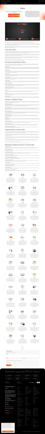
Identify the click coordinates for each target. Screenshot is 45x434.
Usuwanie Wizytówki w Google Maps (28, 415)
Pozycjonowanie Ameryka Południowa (35, 410)
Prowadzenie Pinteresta (19, 424)
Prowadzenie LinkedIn (19, 422)
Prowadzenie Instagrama (19, 420)
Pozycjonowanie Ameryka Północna (35, 412)
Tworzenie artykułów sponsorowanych (35, 388)
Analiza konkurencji (19, 391)
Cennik (22, 431)
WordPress (26, 419)
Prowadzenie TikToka (19, 421)
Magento (26, 422)
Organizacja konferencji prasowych (20, 414)
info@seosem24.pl (11, 16)
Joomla (26, 423)
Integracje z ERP (26, 397)
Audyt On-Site (18, 392)
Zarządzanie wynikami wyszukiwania (19, 399)
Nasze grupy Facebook (35, 420)
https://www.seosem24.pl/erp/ (18, 141)
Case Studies (34, 424)
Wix (25, 421)
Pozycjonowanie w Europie (35, 415)
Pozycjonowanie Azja (35, 414)
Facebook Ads (34, 398)
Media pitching (18, 413)
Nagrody (34, 423)
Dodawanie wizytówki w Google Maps (28, 414)
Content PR (34, 386)
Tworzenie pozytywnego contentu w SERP (28, 389)
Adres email (24, 358)
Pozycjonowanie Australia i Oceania (35, 413)
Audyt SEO (18, 390)
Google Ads (34, 399)
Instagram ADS (34, 400)
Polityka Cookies (32, 431)
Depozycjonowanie (19, 397)
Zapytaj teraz (7, 388)
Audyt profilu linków (19, 393)
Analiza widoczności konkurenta (20, 394)
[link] (37, 382)
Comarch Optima (26, 398)
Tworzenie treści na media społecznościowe (35, 394)
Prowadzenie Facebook (19, 419)
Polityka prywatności (28, 431)
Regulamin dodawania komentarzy (37, 431)
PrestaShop (26, 420)
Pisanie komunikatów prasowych (36, 389)
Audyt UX (18, 389)
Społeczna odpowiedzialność (36, 422)
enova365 (26, 400)
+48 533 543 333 (11, 14)
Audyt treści (18, 388)
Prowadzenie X (18, 423)
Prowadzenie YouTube (19, 425)
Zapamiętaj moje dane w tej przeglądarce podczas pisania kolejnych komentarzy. (14, 360)
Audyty (18, 386)
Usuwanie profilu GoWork (19, 405)
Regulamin (25, 431)
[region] (8, 428)
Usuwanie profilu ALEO (19, 404)
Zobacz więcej (18, 395)
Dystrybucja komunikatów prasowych (19, 412)
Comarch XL (26, 399)
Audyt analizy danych (19, 387)
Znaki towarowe (34, 421)
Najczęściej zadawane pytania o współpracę (36, 425)
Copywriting (26, 387)
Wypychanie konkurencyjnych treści (20, 403)
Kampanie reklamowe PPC (35, 397)
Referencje (34, 419)
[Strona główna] (4, 3)
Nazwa (7, 358)
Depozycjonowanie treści (19, 398)
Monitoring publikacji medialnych (20, 415)
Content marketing (27, 386)
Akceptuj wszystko (8, 431)
